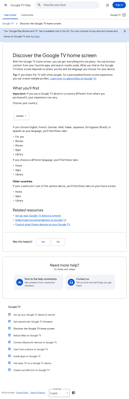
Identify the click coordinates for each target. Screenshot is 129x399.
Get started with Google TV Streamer (33, 321)
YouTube (35, 36)
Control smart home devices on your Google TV (42, 224)
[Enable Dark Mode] (73, 392)
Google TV (14, 306)
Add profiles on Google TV (27, 335)
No (58, 242)
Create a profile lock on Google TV (32, 370)
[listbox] (21, 116)
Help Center (10, 15)
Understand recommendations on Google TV (40, 220)
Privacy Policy (22, 392)
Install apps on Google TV (27, 356)
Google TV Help (21, 5)
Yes (43, 242)
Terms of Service (37, 392)
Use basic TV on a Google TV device (32, 363)
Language (56, 389)
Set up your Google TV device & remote (38, 215)
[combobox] (71, 5)
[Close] (125, 31)
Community (27, 15)
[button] (5, 5)
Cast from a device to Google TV (31, 349)
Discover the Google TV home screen (34, 328)
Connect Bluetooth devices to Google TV (35, 342)
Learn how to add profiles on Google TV (73, 78)
